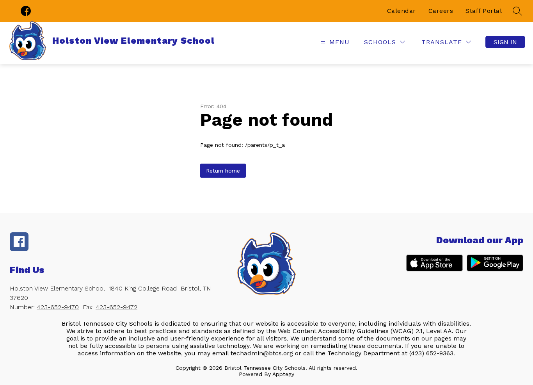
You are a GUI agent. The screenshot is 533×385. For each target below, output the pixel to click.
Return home (223, 171)
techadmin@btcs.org (262, 353)
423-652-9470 (58, 307)
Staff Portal (483, 10)
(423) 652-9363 (431, 353)
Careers (440, 10)
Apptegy (283, 374)
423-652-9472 (116, 307)
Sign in (505, 42)
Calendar (401, 10)
